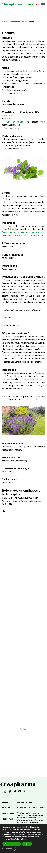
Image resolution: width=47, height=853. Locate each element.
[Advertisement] (22, 616)
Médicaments (8, 813)
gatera (19, 93)
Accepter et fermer (11, 844)
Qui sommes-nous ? (26, 802)
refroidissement (35, 235)
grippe (11, 235)
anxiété (35, 232)
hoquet (5, 229)
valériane (37, 379)
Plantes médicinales (18, 22)
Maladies (6, 808)
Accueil (5, 22)
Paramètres (9, 849)
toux (43, 232)
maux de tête (21, 235)
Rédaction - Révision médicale (30, 808)
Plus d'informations (18, 839)
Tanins (7, 118)
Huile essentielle (14, 122)
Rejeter (27, 844)
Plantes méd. (7, 819)
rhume (5, 235)
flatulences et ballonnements (16, 232)
